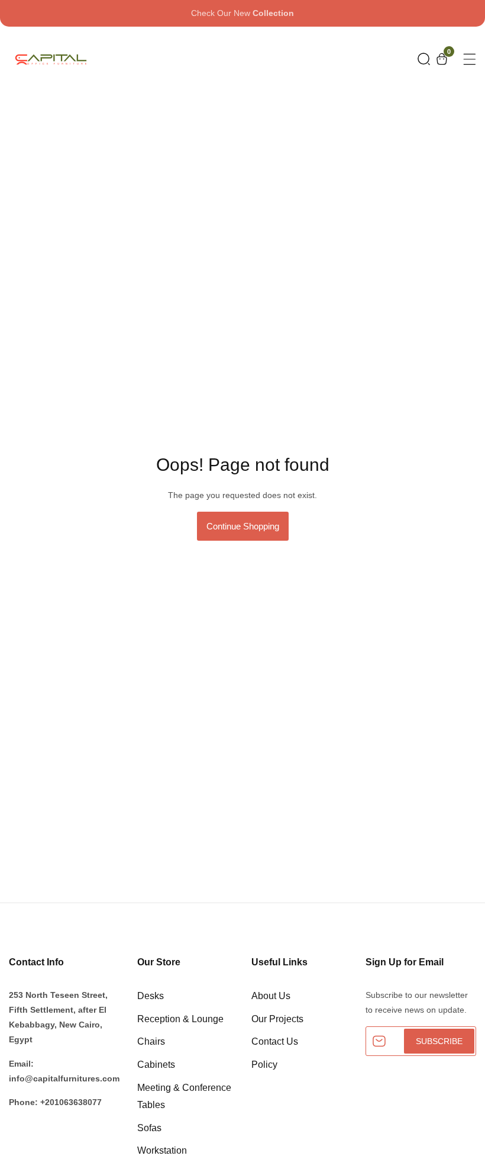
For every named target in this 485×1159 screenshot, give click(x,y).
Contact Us (274, 1041)
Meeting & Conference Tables (184, 1096)
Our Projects (277, 1019)
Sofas (149, 1128)
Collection (273, 13)
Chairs (151, 1041)
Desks (150, 996)
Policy (264, 1065)
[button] (423, 58)
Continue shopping (242, 526)
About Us (270, 996)
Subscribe (439, 1041)
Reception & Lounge (180, 1019)
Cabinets (156, 1065)
